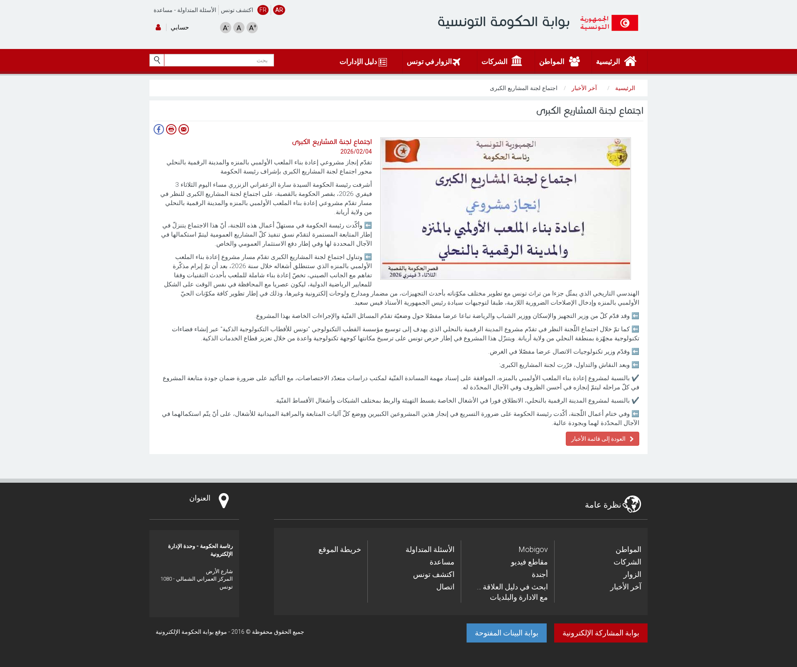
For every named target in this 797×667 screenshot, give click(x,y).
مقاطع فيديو (529, 561)
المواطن (628, 549)
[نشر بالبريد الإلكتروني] (183, 129)
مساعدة (163, 10)
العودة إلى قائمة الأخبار (598, 438)
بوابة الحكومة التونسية (504, 21)
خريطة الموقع (339, 549)
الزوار (632, 574)
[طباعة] (171, 129)
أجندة (540, 574)
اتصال (445, 586)
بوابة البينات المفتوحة (506, 632)
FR (262, 10)
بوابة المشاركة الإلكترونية (600, 632)
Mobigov (533, 549)
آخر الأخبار (625, 586)
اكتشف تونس (237, 10)
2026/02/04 (356, 151)
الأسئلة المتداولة (196, 10)
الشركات (627, 561)
